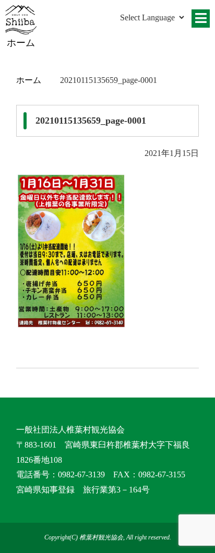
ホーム (28, 80)
